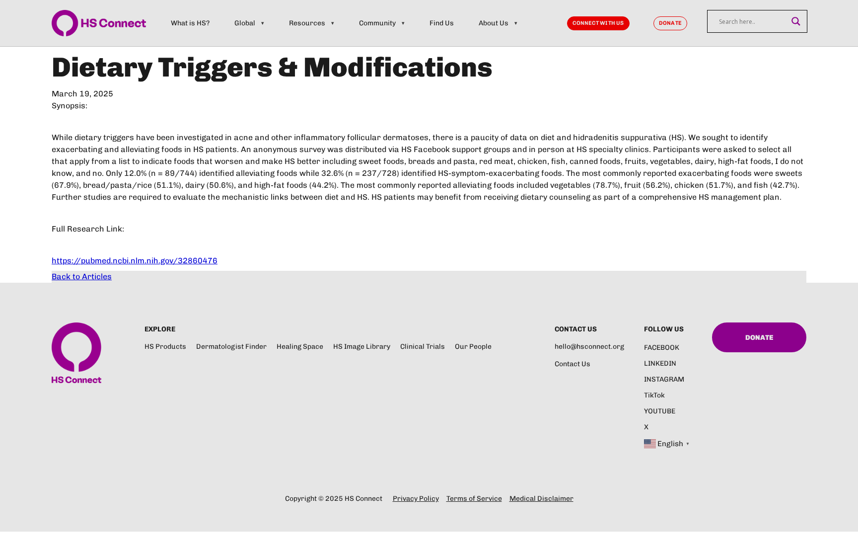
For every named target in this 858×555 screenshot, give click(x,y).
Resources (307, 23)
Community (377, 23)
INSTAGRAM (664, 379)
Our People (473, 346)
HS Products (165, 346)
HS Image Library (361, 346)
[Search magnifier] (796, 21)
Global (244, 23)
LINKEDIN (660, 363)
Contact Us (572, 364)
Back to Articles (82, 276)
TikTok (654, 395)
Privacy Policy (416, 498)
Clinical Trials (422, 346)
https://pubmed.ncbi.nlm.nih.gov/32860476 (134, 260)
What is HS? (190, 23)
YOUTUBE (659, 411)
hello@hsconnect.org (589, 346)
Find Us (441, 23)
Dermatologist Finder (231, 346)
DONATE (670, 23)
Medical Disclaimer (541, 498)
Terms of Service (474, 498)
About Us (493, 23)
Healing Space (300, 346)
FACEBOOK (661, 347)
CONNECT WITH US (598, 23)
